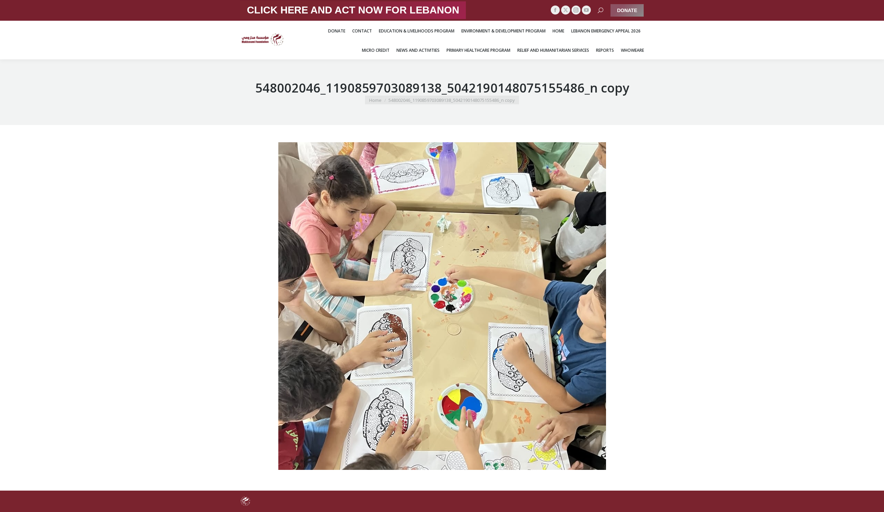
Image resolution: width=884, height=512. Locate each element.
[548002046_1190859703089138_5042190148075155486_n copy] (442, 306)
